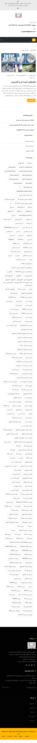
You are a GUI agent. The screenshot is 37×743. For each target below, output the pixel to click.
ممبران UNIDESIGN (27, 559)
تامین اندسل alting (17, 317)
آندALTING (20, 240)
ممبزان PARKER (16, 599)
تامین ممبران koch (17, 358)
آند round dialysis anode (25, 216)
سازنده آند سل (28, 422)
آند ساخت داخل (19, 224)
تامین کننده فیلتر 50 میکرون (25, 342)
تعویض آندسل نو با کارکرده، (10, 382)
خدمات (32, 712)
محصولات (31, 704)
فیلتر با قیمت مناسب (16, 462)
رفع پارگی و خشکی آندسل (15, 402)
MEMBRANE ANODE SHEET (24, 191)
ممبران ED (29, 538)
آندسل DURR (16, 244)
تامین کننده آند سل (12, 326)
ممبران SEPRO (14, 551)
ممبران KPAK (9, 538)
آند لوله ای (20, 236)
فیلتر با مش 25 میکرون (26, 466)
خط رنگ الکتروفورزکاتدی (14, 394)
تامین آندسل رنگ (13, 313)
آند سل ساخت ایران (27, 228)
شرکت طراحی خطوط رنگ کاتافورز (24, 430)
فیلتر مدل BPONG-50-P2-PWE (24, 502)
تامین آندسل (18, 305)
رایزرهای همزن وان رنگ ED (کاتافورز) (25, 130)
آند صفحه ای (9, 232)
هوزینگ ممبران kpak (14, 611)
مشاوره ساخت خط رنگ (26, 518)
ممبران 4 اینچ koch (27, 522)
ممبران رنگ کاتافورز (27, 575)
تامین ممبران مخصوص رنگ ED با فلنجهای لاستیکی (22, 125)
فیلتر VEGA (29, 458)
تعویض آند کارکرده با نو (26, 382)
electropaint (29, 183)
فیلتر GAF (19, 454)
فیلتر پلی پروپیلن (27, 474)
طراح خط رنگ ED (8, 430)
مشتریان (32, 708)
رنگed (30, 414)
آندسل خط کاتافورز (27, 256)
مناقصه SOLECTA (16, 603)
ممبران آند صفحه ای (13, 559)
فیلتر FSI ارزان (28, 454)
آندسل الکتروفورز (28, 252)
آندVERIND (11, 240)
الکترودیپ (9, 272)
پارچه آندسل (19, 301)
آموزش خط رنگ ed (9, 199)
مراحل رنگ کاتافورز (13, 514)
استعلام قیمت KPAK (26, 264)
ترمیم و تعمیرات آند (27, 370)
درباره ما (32, 721)
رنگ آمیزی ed (28, 410)
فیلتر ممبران (9, 502)
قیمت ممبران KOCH (27, 510)
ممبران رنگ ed (28, 571)
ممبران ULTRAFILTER (15, 555)
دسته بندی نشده (29, 141)
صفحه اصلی (33, 50)
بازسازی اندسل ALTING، (26, 297)
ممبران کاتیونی (17, 579)
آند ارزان (13, 216)
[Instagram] (29, 665)
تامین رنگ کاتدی (17, 321)
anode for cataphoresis (25, 167)
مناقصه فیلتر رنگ (27, 607)
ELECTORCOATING (10, 171)
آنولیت (30, 260)
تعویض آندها (28, 386)
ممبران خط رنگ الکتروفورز (25, 567)
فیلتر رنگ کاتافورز (27, 482)
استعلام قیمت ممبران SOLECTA (23, 272)
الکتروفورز (18, 276)
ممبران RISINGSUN (27, 551)
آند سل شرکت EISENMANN (11, 228)
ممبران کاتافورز (28, 579)
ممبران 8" (13, 530)
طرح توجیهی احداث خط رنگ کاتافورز (23, 442)
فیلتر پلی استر (17, 470)
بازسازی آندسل (14, 293)
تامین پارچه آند (28, 321)
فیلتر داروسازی (16, 474)
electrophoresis (28, 187)
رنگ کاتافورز (19, 410)
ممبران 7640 (20, 526)
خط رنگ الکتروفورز (27, 394)
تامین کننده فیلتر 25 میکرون (25, 338)
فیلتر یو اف (17, 506)
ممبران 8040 (17, 534)
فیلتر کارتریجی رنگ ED (26, 494)
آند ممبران (12, 236)
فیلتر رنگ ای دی (15, 478)
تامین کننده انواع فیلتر (26, 330)
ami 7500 (29, 163)
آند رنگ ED (29, 224)
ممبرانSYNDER (13, 583)
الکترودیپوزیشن (28, 276)
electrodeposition (13, 179)
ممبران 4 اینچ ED (13, 518)
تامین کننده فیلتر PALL (26, 346)
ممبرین (30, 587)
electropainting (18, 183)
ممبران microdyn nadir (26, 547)
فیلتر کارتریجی (14, 490)
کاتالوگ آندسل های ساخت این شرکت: (25, 120)
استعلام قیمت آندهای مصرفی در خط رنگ (21, 268)
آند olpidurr (11, 212)
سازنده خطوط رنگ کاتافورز (15, 422)
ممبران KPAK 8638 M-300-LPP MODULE (21, 543)
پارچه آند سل (29, 301)
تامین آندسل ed (15, 309)
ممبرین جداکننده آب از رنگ (25, 595)
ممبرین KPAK (10, 587)
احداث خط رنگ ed (21, 260)
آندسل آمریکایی (16, 248)
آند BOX (30, 208)
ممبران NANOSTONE (11, 547)
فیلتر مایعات (16, 498)
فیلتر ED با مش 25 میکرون (25, 450)
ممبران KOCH (19, 538)
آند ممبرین (29, 240)
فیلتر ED (18, 446)
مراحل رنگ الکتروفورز (27, 514)
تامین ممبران (29, 358)
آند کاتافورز (29, 236)
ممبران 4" (29, 526)
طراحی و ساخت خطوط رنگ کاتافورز (23, 438)
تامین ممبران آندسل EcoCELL (24, 362)
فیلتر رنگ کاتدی (16, 482)
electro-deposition (27, 175)
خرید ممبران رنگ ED (27, 390)
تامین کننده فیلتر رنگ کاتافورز (24, 350)
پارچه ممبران (9, 301)
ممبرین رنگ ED (28, 599)
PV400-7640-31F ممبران (25, 195)
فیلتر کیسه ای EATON (11, 494)
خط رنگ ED (15, 390)
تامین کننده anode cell (26, 326)
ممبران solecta (28, 555)
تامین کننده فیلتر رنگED (26, 354)
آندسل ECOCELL (27, 248)
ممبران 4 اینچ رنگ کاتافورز (12, 522)
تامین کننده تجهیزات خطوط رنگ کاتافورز (22, 334)
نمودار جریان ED (16, 607)
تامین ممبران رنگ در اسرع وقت (24, 366)
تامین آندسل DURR (27, 309)
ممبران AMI (8, 534)
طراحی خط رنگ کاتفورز (12, 434)
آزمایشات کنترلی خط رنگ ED (25, 199)
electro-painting (14, 175)
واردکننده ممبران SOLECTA (25, 615)
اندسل (30, 289)
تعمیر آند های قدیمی (26, 374)
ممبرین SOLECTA (16, 591)
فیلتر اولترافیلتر (28, 462)
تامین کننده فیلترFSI (11, 354)
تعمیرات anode (14, 374)
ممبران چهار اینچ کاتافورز (16, 563)
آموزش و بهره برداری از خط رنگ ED (23, 203)
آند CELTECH (21, 208)
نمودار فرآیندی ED (27, 611)
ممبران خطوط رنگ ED (10, 567)
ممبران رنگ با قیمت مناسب (14, 571)
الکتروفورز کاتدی (9, 276)
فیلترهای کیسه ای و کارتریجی (23, 82)
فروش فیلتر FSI (28, 446)
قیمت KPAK (8, 506)
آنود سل (17, 256)
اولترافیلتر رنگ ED (10, 289)
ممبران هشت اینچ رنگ (26, 583)
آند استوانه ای (28, 220)
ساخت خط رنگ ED (17, 418)
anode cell (21, 163)
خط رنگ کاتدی (28, 402)
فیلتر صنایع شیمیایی (27, 490)
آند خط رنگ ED (7, 220)
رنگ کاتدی (9, 410)
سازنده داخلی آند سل (27, 426)
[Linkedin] (17, 8)
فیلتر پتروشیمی (28, 470)
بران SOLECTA (12, 297)
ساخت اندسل (28, 418)
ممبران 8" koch (28, 534)
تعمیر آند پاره (15, 370)
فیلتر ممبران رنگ (28, 506)
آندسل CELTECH (27, 244)
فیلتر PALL (10, 454)
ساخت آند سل (22, 414)
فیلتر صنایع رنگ (18, 486)
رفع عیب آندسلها (17, 406)
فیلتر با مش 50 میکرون (11, 466)
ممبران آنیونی (28, 563)
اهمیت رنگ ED (22, 289)
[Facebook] (34, 665)
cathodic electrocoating (25, 171)
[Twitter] (32, 665)
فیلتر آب (20, 458)
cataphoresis (12, 167)
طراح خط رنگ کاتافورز (26, 434)
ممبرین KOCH (21, 587)
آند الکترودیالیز (18, 220)
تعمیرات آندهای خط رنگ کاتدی (24, 378)
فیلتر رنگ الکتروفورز (27, 478)
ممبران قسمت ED (14, 575)
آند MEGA (19, 212)
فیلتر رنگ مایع (28, 486)
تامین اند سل (28, 317)
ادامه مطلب (31, 100)
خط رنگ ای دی (28, 398)
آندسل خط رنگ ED (15, 252)
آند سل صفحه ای (28, 232)
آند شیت (18, 232)
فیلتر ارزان (12, 458)
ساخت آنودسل (11, 414)
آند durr (12, 208)
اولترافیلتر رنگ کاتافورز (26, 293)
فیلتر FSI (12, 450)
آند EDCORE (29, 212)
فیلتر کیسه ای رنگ (27, 498)
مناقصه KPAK (28, 603)
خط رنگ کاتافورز (17, 398)
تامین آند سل (28, 305)
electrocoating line (27, 179)
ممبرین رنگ (12, 595)
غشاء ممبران (7, 442)
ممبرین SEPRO (28, 591)
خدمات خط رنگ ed (17, 386)
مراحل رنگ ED (14, 510)
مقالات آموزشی (30, 151)
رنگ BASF (6, 406)
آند (10, 203)
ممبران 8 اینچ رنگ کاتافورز (25, 530)
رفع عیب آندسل (28, 406)
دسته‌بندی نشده (21, 75)
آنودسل (10, 256)
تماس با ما (31, 716)
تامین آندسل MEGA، (26, 313)
